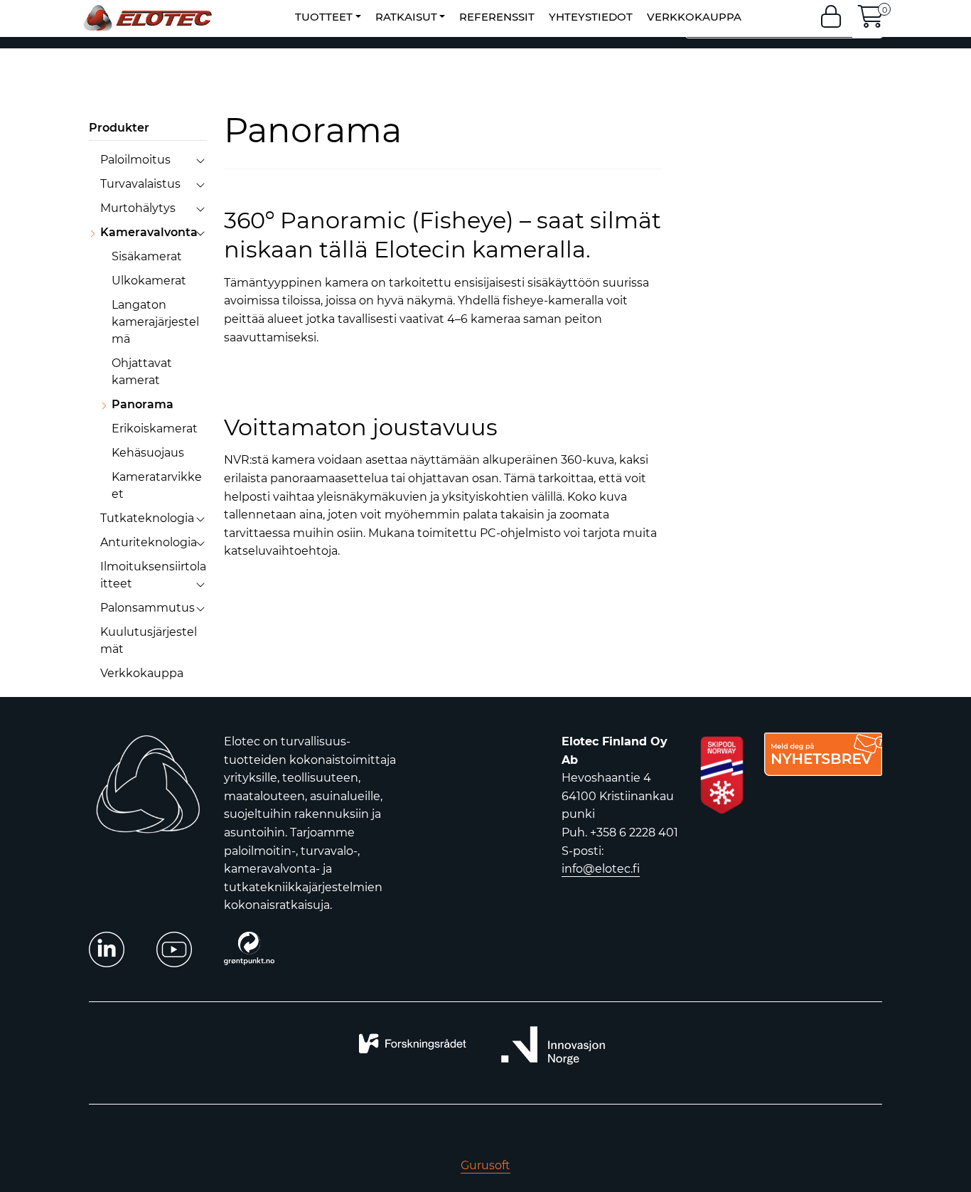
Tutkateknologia (147, 518)
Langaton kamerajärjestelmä (155, 322)
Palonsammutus (147, 607)
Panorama (142, 404)
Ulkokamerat (149, 280)
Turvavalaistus (140, 184)
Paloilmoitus (135, 159)
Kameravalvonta (149, 232)
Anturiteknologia (148, 542)
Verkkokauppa (141, 673)
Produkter (119, 127)
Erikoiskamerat (155, 428)
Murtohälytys (138, 208)
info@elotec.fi (601, 869)
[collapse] (200, 160)
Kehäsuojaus (148, 452)
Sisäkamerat (147, 256)
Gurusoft (485, 1165)
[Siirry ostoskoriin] (871, 21)
